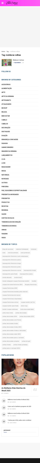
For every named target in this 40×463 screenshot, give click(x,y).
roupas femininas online (10, 302)
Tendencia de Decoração (11, 222)
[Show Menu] (2, 3)
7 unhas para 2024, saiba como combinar (19, 420)
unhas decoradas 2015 (27, 316)
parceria (5, 186)
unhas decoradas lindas (10, 323)
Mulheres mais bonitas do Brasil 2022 (18, 399)
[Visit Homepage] (12, 3)
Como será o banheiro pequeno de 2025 (19, 406)
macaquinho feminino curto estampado (15, 256)
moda (4, 171)
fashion (5, 143)
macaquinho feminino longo (12, 263)
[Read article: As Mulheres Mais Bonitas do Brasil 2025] (20, 372)
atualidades (6, 104)
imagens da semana (9, 151)
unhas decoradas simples (11, 341)
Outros (4, 182)
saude (4, 214)
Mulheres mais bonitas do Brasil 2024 (18, 413)
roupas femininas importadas (12, 298)
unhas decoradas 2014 (10, 316)
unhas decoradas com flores (12, 320)
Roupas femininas (31, 284)
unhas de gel (26, 341)
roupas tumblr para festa (10, 306)
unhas (4, 230)
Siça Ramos (17, 62)
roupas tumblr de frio (28, 302)
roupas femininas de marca (11, 295)
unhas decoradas (21, 313)
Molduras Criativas (18, 60)
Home (3, 51)
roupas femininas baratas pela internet (15, 291)
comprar (33, 249)
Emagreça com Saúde (10, 139)
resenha (5, 210)
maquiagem (6, 167)
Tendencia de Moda (9, 226)
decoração (6, 127)
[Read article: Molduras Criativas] (7, 62)
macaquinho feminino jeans (12, 259)
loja (3, 159)
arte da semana (8, 96)
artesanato (6, 100)
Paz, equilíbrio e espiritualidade (14, 190)
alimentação (7, 88)
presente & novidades (10, 194)
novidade (5, 179)
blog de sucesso (8, 249)
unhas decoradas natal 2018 (11, 334)
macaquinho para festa (10, 274)
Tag (8, 51)
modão (34, 281)
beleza (4, 112)
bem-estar (6, 116)
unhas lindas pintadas (20, 344)
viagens (5, 234)
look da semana (13, 252)
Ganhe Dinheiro (7, 147)
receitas (5, 206)
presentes (6, 198)
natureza (5, 175)
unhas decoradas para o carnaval (13, 337)
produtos (6, 202)
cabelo (4, 120)
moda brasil (18, 277)
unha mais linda (8, 313)
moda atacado (7, 277)
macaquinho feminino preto (12, 267)
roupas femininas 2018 (10, 288)
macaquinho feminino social (12, 270)
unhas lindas (7, 344)
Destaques (6, 131)
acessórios (6, 84)
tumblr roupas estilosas (10, 309)
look (3, 163)
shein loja (24, 306)
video (4, 237)
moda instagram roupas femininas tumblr (16, 281)
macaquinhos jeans (26, 274)
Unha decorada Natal (27, 309)
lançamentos (7, 155)
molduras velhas (15, 51)
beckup (4, 108)
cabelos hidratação (22, 249)
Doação (4, 135)
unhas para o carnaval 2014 (11, 348)
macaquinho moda (30, 270)
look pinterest (25, 252)
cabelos (5, 124)
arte (3, 92)
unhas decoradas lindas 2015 (12, 327)
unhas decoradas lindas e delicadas (14, 330)
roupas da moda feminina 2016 (12, 284)
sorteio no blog (8, 218)
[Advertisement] (20, 27)
